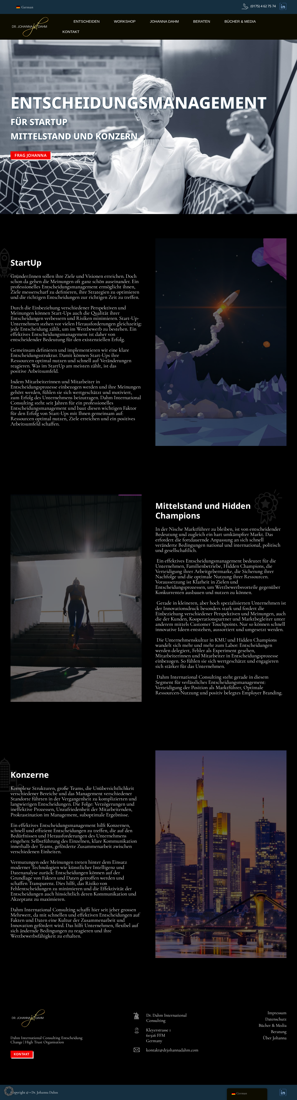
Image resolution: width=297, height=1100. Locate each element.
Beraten (201, 21)
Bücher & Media (240, 21)
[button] (9, 1091)
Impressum (277, 1012)
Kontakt (70, 32)
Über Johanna (274, 1038)
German (27, 7)
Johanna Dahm (164, 21)
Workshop (125, 21)
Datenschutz (275, 1019)
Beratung (278, 1031)
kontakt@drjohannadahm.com (172, 1050)
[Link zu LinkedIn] (282, 6)
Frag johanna (30, 155)
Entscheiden (87, 21)
